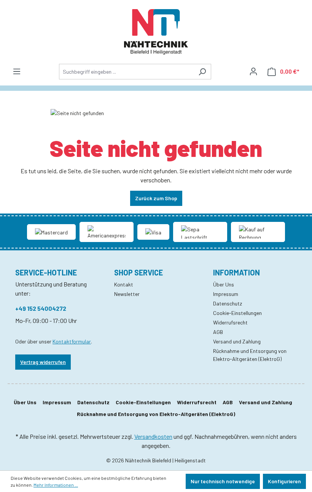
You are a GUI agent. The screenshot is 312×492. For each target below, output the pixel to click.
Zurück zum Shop (156, 198)
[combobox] (126, 71)
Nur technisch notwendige (223, 481)
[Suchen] (202, 71)
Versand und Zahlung (237, 341)
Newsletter (127, 294)
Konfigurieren (284, 481)
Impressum (225, 294)
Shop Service (138, 273)
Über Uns (223, 284)
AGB (218, 332)
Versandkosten (153, 436)
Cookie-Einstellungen (237, 313)
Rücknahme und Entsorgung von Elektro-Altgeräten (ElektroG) (156, 414)
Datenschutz (227, 303)
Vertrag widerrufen (43, 362)
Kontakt (123, 284)
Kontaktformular (72, 341)
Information (236, 273)
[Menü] (17, 71)
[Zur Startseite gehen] (156, 32)
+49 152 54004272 (40, 308)
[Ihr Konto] (253, 71)
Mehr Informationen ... (55, 484)
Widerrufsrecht (230, 322)
